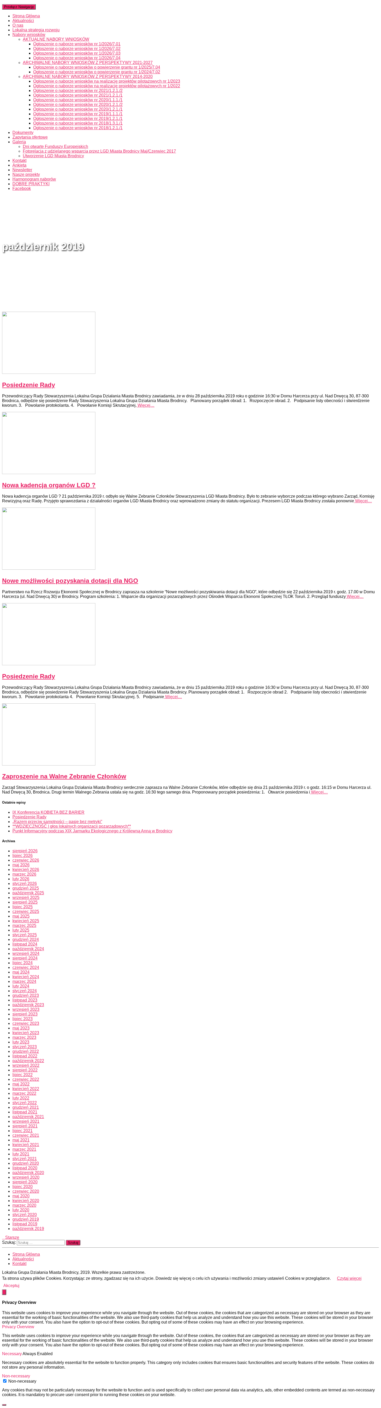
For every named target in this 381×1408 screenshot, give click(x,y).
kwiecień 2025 (25, 921)
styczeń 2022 (24, 1102)
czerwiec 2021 (25, 1135)
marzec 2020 (24, 1205)
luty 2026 (20, 879)
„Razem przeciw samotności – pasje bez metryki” (57, 821)
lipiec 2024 (22, 963)
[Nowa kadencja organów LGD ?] (48, 472)
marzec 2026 (24, 874)
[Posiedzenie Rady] (48, 372)
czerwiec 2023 (25, 1023)
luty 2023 (20, 1042)
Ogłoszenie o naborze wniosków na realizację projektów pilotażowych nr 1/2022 (106, 86)
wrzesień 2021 (25, 1121)
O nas (17, 25)
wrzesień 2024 (25, 953)
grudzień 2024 (25, 939)
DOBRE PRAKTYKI (31, 184)
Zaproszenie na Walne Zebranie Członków (64, 776)
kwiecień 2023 (25, 1033)
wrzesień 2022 (25, 1065)
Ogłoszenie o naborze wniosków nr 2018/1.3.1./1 (78, 123)
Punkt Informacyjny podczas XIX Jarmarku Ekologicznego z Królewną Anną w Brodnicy (92, 831)
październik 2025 (28, 893)
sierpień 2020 (25, 1182)
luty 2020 (20, 1210)
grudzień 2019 (25, 1219)
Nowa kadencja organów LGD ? (49, 485)
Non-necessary (22, 1381)
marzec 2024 (24, 981)
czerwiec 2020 (25, 1191)
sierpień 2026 (25, 851)
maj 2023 (21, 1028)
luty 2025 (20, 930)
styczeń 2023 (24, 1047)
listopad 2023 (24, 1000)
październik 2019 (28, 1228)
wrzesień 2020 (25, 1177)
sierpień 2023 (25, 1014)
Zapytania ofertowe (30, 137)
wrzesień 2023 (25, 1009)
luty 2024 (20, 986)
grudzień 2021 (25, 1107)
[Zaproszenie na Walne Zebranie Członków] (48, 764)
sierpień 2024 (25, 958)
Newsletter (22, 170)
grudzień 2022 (25, 1051)
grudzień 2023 (25, 995)
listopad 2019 (24, 1224)
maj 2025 (21, 916)
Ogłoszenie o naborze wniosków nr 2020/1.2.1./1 (78, 109)
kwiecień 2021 (25, 1144)
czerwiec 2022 (25, 1079)
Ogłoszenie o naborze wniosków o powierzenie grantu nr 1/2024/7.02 (96, 72)
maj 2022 (21, 1084)
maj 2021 (21, 1140)
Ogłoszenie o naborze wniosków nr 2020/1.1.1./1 (78, 100)
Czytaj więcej (349, 1278)
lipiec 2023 (22, 1019)
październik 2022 (28, 1061)
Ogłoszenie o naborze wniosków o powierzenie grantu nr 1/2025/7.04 (96, 67)
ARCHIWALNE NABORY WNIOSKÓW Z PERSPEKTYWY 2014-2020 (88, 76)
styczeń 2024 (24, 991)
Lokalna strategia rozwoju (36, 30)
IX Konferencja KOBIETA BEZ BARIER (48, 812)
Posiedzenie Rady (28, 384)
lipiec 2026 (22, 855)
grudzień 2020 (25, 1163)
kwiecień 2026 (25, 869)
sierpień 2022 (25, 1070)
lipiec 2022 (22, 1075)
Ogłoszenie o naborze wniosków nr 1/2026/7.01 (77, 44)
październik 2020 (28, 1172)
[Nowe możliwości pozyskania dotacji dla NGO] (48, 568)
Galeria (19, 142)
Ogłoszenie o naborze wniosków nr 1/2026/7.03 (77, 53)
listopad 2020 (24, 1168)
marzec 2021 (24, 1149)
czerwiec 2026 (25, 860)
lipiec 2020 (22, 1186)
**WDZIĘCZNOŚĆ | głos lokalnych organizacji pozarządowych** (71, 826)
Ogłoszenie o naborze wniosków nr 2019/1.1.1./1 (78, 114)
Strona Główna (26, 16)
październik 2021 (28, 1116)
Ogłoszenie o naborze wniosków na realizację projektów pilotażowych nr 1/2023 (106, 81)
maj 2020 (21, 1196)
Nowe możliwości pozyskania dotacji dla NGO (70, 580)
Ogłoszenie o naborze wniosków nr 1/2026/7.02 (77, 48)
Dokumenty (22, 132)
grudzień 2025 (25, 888)
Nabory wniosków (28, 34)
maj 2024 (21, 972)
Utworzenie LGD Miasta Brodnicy (53, 156)
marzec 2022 (24, 1093)
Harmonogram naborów (34, 179)
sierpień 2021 (25, 1126)
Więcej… (145, 405)
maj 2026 (21, 865)
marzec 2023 (24, 1037)
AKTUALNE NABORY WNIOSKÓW (56, 39)
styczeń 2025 (24, 935)
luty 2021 (20, 1154)
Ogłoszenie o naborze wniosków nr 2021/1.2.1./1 (78, 95)
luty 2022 (20, 1098)
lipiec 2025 (22, 907)
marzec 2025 (24, 925)
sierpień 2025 (25, 902)
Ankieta (19, 165)
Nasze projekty (26, 174)
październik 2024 (28, 949)
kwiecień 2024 (25, 977)
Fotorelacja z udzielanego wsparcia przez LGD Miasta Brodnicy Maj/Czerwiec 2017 (99, 151)
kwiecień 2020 (25, 1200)
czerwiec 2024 (25, 967)
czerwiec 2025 (25, 911)
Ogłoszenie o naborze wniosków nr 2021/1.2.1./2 (78, 90)
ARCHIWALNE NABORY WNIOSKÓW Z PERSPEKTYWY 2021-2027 (88, 62)
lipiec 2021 (22, 1130)
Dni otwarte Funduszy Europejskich (55, 146)
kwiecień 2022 (25, 1089)
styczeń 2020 (24, 1214)
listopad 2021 (24, 1112)
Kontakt (19, 160)
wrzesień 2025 (25, 897)
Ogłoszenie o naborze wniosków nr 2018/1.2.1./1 (78, 128)
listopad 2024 (24, 944)
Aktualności (23, 20)
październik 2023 (28, 1005)
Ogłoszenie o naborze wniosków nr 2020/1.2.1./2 (78, 104)
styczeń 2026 (24, 883)
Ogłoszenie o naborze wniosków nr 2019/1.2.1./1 (78, 118)
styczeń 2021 (24, 1158)
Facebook (21, 188)
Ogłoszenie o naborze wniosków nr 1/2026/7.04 (77, 58)
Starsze (10, 1237)
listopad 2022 (24, 1056)
